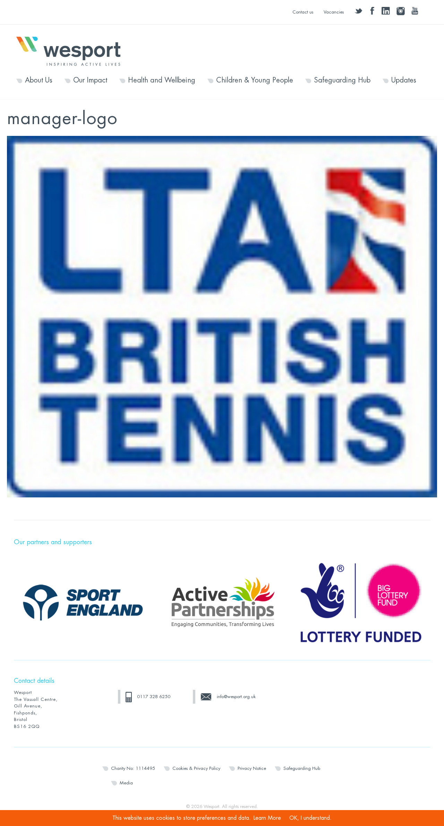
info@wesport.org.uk (236, 696)
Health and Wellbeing (161, 80)
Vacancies (334, 12)
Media (126, 783)
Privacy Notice (252, 768)
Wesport (71, 50)
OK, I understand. (310, 818)
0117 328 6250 (153, 696)
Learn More (267, 818)
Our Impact (90, 80)
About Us (38, 80)
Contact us (302, 12)
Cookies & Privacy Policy (196, 768)
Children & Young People (254, 80)
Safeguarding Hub (342, 80)
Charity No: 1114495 (133, 768)
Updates (403, 80)
